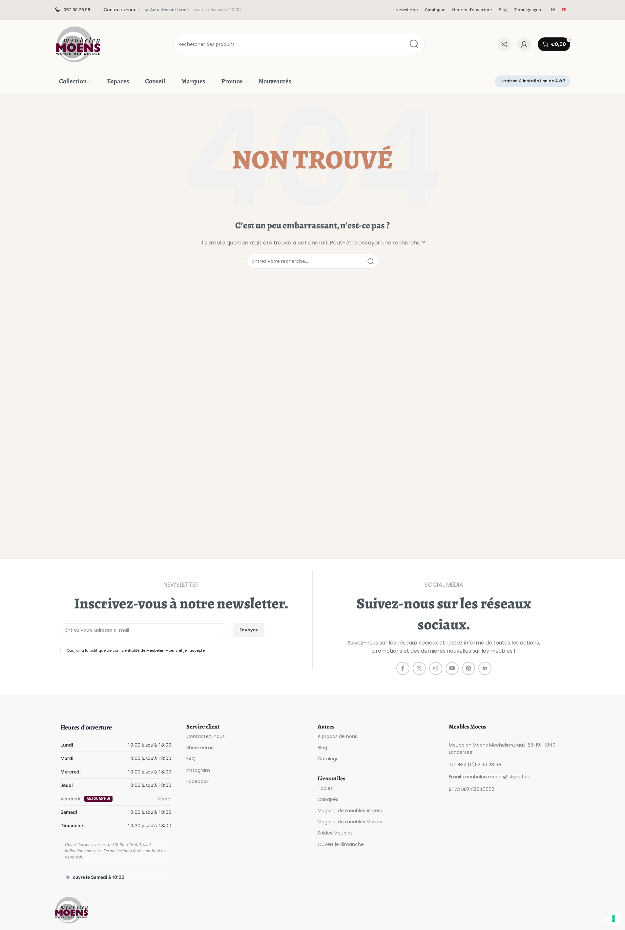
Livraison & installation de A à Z (532, 81)
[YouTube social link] (452, 668)
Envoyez (249, 630)
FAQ (191, 758)
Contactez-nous (205, 736)
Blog (322, 747)
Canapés (328, 799)
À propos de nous (337, 736)
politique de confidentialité (114, 650)
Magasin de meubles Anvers (350, 810)
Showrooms (199, 747)
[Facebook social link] (402, 668)
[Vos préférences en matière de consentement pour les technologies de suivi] (613, 918)
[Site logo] (78, 43)
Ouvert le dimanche (341, 844)
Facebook (197, 781)
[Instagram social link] (435, 668)
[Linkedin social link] (484, 668)
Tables (325, 788)
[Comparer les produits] (504, 44)
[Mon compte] (524, 44)
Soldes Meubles (335, 833)
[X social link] (419, 668)
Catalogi (327, 758)
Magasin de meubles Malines (351, 821)
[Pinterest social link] (468, 668)
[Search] (414, 44)
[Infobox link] (72, 10)
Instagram (198, 770)
